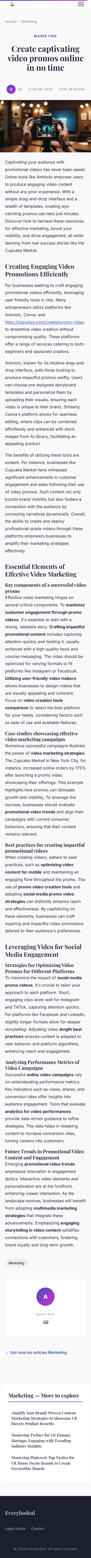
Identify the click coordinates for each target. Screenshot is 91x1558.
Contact (37, 1528)
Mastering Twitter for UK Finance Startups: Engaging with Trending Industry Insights (41, 1440)
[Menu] (81, 4)
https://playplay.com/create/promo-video (44, 322)
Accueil (10, 21)
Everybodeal (20, 1512)
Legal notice (15, 1528)
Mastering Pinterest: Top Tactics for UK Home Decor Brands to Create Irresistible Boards (42, 1463)
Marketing (29, 21)
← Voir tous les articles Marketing (36, 1352)
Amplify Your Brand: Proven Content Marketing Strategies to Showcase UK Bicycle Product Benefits (44, 1418)
